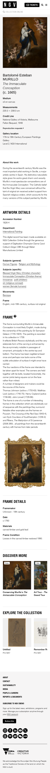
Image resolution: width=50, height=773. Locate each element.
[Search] (42, 5)
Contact (6, 681)
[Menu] (46, 5)
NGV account (12, 714)
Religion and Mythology (29, 264)
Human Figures (10, 264)
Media (5, 689)
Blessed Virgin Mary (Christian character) (21, 273)
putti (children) (20, 280)
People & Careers (10, 693)
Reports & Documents (12, 697)
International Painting (12, 232)
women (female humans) (14, 286)
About (5, 678)
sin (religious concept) (13, 283)
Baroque (7, 295)
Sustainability (9, 685)
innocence (8, 280)
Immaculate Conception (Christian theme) (22, 276)
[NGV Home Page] (10, 5)
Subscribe (9, 721)
